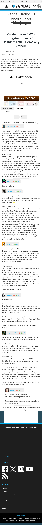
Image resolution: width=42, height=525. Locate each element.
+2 (24, 333)
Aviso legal (5, 500)
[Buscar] (35, 6)
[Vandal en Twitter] (13, 469)
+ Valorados (21, 108)
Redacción (5, 488)
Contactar (4, 491)
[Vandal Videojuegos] (21, 6)
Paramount (37, 2)
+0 (18, 181)
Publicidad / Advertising (8, 494)
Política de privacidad (8, 497)
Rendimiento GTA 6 (19, 2)
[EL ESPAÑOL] (39, 6)
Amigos (8, 112)
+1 (21, 126)
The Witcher (29, 2)
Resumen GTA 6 (7, 2)
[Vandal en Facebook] (5, 469)
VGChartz (4, 508)
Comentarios (7, 108)
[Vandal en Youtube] (29, 469)
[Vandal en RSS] (5, 475)
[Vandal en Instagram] (21, 469)
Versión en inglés (21, 515)
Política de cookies (7, 503)
